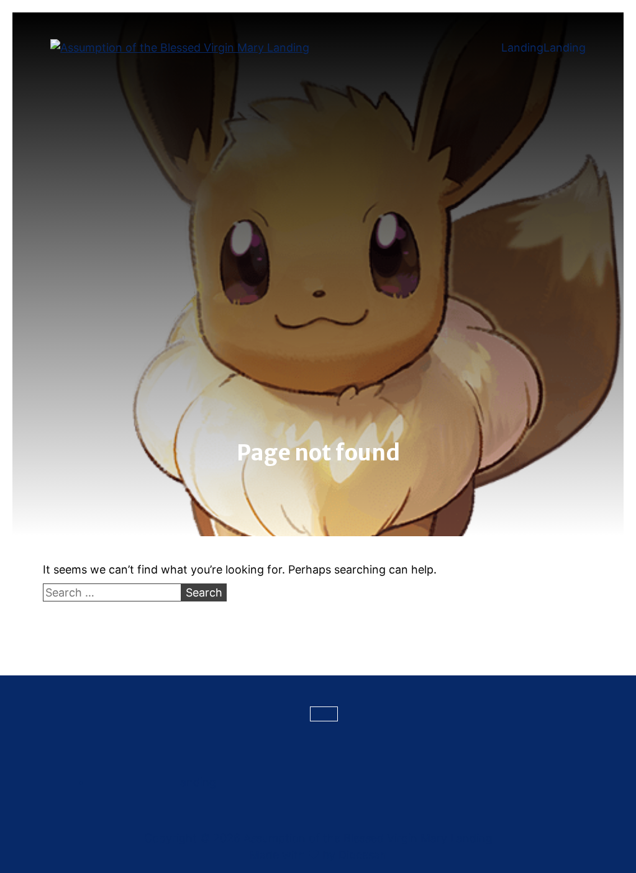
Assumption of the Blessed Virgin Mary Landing (368, 837)
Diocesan (362, 854)
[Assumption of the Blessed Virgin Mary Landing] (179, 47)
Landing (522, 47)
